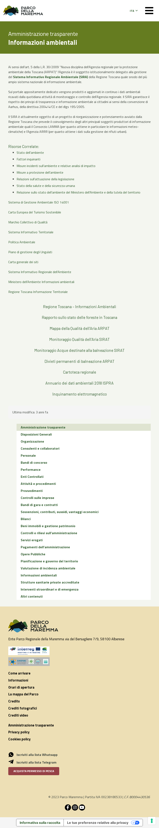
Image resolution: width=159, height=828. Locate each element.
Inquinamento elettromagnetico (79, 394)
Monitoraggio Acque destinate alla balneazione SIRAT (79, 350)
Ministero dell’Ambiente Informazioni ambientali (41, 281)
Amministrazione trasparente (43, 427)
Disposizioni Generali (36, 434)
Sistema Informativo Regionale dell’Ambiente (39, 271)
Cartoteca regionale (79, 372)
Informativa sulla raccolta (40, 823)
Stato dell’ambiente (30, 152)
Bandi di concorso (34, 462)
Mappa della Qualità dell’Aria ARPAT (80, 328)
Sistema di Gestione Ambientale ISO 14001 (38, 202)
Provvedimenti (32, 490)
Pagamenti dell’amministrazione (45, 547)
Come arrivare (19, 673)
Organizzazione (32, 441)
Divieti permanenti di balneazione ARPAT (79, 361)
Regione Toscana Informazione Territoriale (38, 291)
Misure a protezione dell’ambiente (40, 172)
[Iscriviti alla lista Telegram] (13, 762)
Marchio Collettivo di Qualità (27, 222)
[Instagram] (75, 807)
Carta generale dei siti (23, 261)
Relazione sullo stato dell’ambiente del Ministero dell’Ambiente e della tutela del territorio (78, 192)
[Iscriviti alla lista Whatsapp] (13, 754)
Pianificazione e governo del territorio (49, 561)
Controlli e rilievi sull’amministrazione (49, 532)
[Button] (149, 10)
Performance (31, 469)
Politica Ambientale (21, 242)
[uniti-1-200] (79, 661)
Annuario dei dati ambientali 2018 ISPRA (79, 383)
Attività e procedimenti (38, 483)
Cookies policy (19, 739)
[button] (133, 10)
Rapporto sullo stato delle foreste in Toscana (79, 317)
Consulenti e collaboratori (40, 448)
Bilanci (26, 518)
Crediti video (18, 715)
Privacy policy (19, 732)
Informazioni (18, 680)
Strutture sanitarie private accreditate (50, 582)
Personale (28, 455)
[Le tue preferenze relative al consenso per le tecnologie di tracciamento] (152, 821)
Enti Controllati (32, 476)
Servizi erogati (32, 539)
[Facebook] (68, 807)
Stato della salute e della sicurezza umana (46, 185)
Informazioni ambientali (39, 575)
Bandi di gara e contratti (39, 504)
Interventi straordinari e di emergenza (49, 589)
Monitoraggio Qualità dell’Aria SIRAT (79, 339)
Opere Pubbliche (33, 554)
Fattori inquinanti (28, 159)
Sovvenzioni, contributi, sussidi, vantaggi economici (60, 511)
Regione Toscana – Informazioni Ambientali (79, 306)
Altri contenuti (32, 596)
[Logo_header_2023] (23, 11)
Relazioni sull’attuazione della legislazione (45, 179)
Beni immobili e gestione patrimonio (48, 525)
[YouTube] (82, 807)
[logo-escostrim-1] (29, 650)
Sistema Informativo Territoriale (30, 232)
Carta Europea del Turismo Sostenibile (34, 212)
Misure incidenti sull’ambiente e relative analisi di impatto (56, 165)
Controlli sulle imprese (37, 497)
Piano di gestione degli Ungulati (30, 251)
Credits (14, 701)
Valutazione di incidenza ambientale (48, 568)
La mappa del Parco (23, 694)
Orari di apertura (21, 687)
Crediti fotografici (22, 708)
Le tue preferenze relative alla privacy (97, 823)
